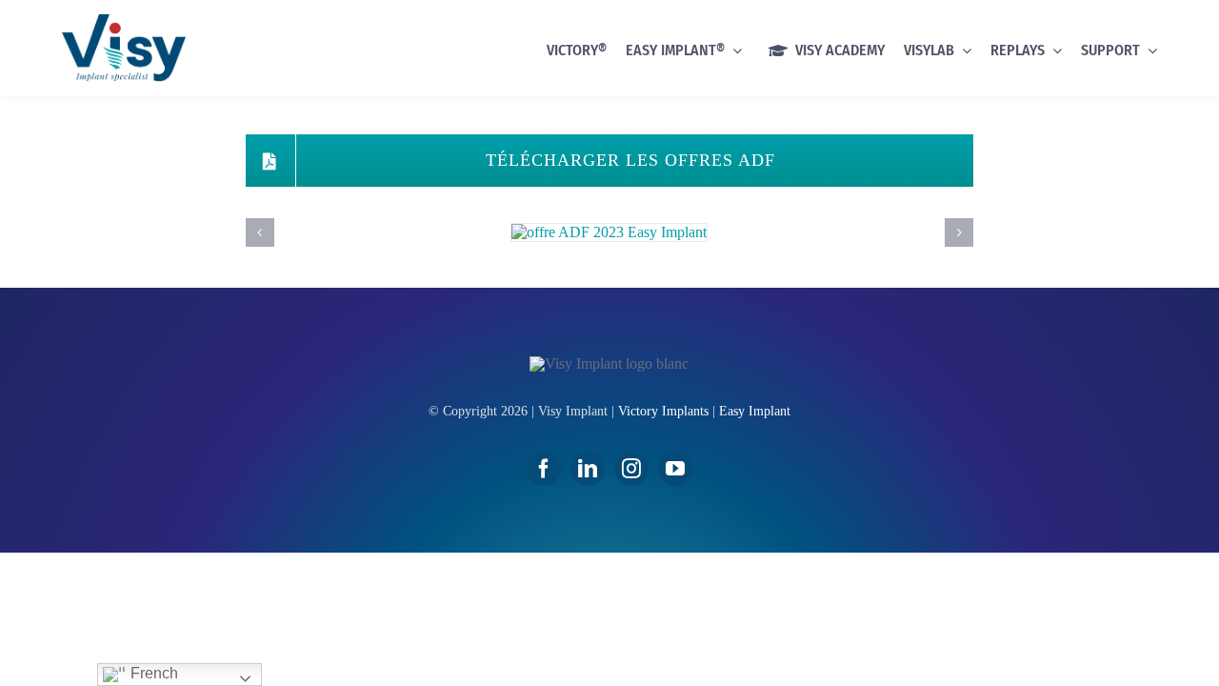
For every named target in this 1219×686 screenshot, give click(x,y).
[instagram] (631, 469)
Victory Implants (663, 411)
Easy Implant (754, 411)
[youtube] (675, 469)
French (152, 673)
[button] (260, 232)
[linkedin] (587, 469)
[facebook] (544, 469)
